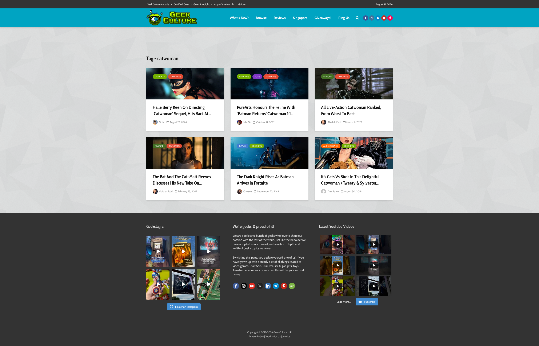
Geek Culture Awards (158, 4)
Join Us (286, 336)
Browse (261, 18)
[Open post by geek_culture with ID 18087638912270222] (208, 251)
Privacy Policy (256, 336)
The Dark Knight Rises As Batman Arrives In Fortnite (265, 180)
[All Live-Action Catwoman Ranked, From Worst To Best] (354, 83)
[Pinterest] (284, 286)
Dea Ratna (333, 191)
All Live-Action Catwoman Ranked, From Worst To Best (351, 110)
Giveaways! (323, 18)
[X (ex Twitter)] (260, 286)
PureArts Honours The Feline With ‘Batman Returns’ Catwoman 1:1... (266, 110)
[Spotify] (292, 286)
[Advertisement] (269, 43)
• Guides (241, 4)
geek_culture (157, 239)
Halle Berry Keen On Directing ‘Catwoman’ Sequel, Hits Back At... (182, 110)
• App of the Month (222, 4)
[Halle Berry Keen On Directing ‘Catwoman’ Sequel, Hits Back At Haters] (185, 83)
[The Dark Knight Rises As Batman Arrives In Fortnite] (269, 153)
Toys (257, 76)
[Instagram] (244, 286)
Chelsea (247, 191)
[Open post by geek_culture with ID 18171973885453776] (157, 284)
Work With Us (273, 336)
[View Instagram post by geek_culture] (167, 264)
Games (242, 146)
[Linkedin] (268, 286)
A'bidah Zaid (334, 122)
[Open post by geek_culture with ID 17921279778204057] (183, 284)
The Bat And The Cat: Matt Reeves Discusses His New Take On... (182, 180)
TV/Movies (176, 76)
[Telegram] (276, 286)
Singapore (300, 18)
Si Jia (161, 122)
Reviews (280, 18)
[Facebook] (236, 286)
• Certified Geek (180, 4)
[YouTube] (252, 286)
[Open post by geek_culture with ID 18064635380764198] (157, 251)
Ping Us (344, 18)
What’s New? (239, 18)
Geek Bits (160, 76)
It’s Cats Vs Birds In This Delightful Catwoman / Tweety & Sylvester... (350, 180)
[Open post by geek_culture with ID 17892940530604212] (208, 284)
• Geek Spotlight (200, 4)
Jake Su (247, 122)
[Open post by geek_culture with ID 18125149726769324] (183, 251)
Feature (327, 76)
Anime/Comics (330, 146)
